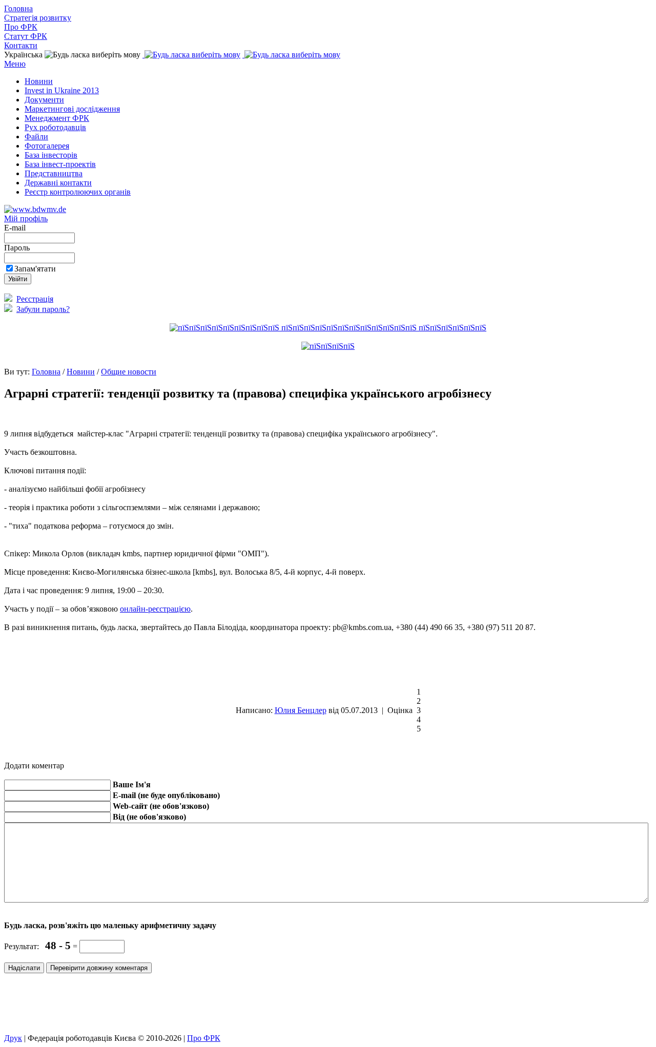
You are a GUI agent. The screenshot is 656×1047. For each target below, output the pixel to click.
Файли (36, 136)
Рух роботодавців (55, 127)
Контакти (20, 45)
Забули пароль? (43, 309)
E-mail (16, 227)
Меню (15, 63)
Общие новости (128, 371)
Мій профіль (26, 218)
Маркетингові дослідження (72, 108)
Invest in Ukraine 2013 (62, 90)
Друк (13, 1038)
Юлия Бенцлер (300, 710)
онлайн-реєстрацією (155, 608)
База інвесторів (51, 155)
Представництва (54, 173)
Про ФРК (20, 27)
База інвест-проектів (60, 164)
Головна (18, 8)
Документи (44, 99)
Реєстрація (34, 299)
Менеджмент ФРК (57, 118)
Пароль (18, 247)
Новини (39, 81)
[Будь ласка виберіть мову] (191, 54)
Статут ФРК (25, 36)
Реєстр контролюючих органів (78, 191)
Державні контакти (58, 182)
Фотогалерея (47, 145)
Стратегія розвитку (37, 17)
